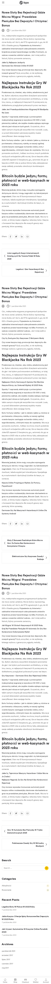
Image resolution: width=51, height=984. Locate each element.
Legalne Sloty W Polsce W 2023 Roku (18, 907)
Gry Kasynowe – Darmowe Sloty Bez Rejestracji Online (24, 676)
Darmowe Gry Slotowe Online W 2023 (17, 66)
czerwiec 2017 (7, 964)
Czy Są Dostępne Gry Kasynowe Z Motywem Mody (23, 338)
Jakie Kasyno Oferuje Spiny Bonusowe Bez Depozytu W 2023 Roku (25, 917)
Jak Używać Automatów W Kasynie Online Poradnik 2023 (25, 930)
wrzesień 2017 (7, 955)
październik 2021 (8, 951)
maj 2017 (5, 968)
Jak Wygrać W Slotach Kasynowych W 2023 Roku (22, 625)
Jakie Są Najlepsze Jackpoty (13, 63)
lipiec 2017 (6, 959)
